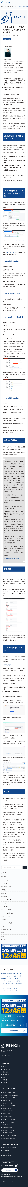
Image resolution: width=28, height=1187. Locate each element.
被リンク (3, 939)
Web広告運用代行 (7, 1132)
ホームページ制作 (6, 909)
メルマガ (3, 926)
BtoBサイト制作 (7, 1100)
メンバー (5, 1077)
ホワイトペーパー (6, 916)
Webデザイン (6, 39)
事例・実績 (5, 1072)
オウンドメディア (6, 899)
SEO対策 (3, 893)
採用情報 (5, 1080)
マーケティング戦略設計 (9, 1122)
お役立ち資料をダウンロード (13, 1025)
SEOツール (4, 883)
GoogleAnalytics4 (5, 880)
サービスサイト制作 (8, 1103)
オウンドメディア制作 (8, 1111)
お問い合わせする (13, 1030)
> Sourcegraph (7, 665)
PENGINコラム (10, 6)
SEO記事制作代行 (7, 1127)
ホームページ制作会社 (7, 913)
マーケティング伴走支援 (9, 1119)
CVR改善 (3, 876)
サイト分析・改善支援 (8, 1130)
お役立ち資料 (6, 1150)
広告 (2, 936)
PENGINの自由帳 (7, 1155)
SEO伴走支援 (6, 1125)
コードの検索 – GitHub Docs (11, 558)
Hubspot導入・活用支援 (9, 1138)
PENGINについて (7, 1069)
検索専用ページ (10, 252)
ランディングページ (6, 929)
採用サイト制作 (7, 1108)
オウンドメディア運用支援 (9, 1135)
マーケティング (5, 919)
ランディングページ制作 (9, 1105)
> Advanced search (8, 576)
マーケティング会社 (6, 923)
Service (6, 1088)
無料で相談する (9, 1170)
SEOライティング (6, 886)
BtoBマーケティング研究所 (9, 1147)
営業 (2, 933)
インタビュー (6, 1074)
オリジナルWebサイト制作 (9, 1092)
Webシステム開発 (7, 1116)
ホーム (2, 6)
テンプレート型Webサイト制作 (10, 1095)
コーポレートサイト (6, 903)
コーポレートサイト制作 (9, 1097)
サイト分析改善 (5, 906)
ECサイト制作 (6, 1113)
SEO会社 (3, 890)
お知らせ (5, 1082)
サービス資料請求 (9, 1165)
